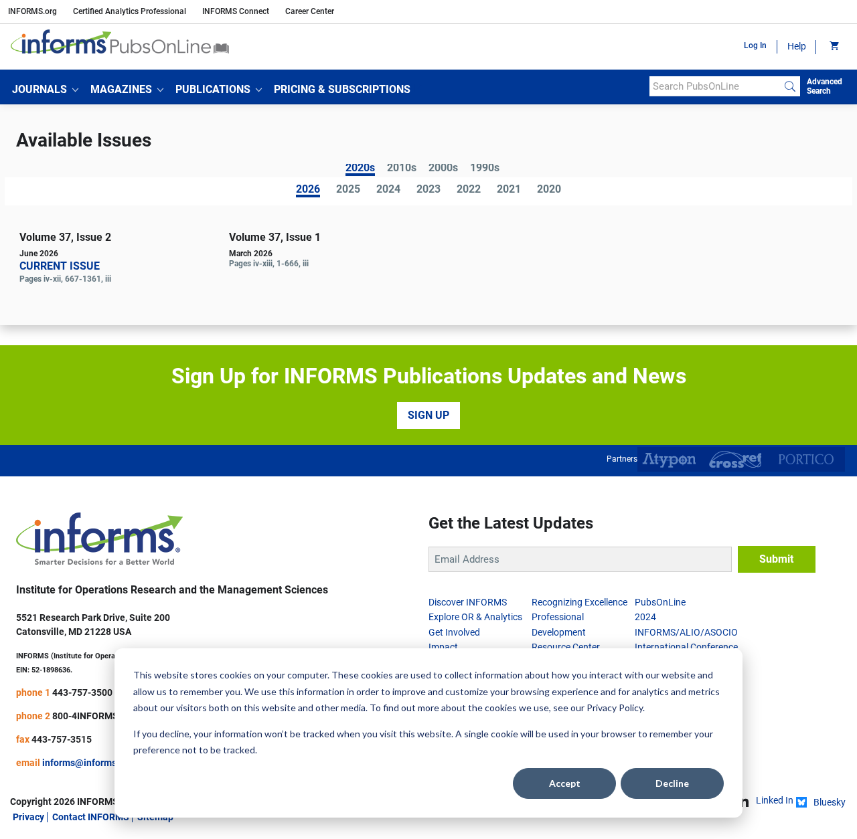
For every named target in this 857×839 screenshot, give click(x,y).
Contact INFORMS (90, 817)
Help (796, 46)
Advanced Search (824, 86)
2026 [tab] (308, 190)
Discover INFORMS (467, 602)
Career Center (309, 11)
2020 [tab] (549, 190)
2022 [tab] (469, 190)
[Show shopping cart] (833, 46)
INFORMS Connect (235, 11)
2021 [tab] (509, 190)
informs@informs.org (87, 762)
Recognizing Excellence (579, 602)
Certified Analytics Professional (129, 11)
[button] (45, 89)
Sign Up (428, 415)
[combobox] (714, 86)
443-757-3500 (82, 692)
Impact (443, 647)
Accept (564, 783)
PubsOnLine (660, 602)
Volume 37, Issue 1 (275, 237)
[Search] (790, 86)
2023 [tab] (428, 190)
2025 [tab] (348, 190)
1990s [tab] (484, 168)
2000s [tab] (443, 168)
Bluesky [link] (829, 802)
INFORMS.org (32, 11)
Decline (672, 783)
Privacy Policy (615, 707)
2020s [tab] (360, 169)
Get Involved (454, 632)
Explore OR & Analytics (475, 617)
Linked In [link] (774, 800)
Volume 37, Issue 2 (65, 237)
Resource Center (566, 647)
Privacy (28, 817)
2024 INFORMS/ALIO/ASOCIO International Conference (686, 632)
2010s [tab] (401, 168)
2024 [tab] (388, 190)
